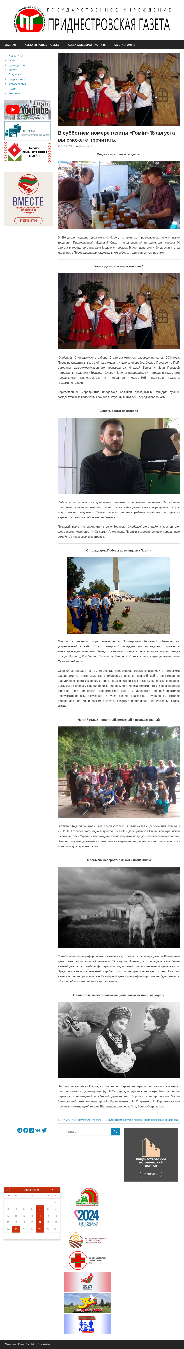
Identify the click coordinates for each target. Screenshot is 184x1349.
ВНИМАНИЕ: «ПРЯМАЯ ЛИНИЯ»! (80, 1119)
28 (39, 1229)
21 (40, 1222)
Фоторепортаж (17, 84)
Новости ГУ (86, 146)
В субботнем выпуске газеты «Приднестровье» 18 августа (142, 1119)
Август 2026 (32, 1189)
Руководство (17, 65)
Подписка (15, 74)
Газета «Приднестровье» (41, 44)
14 (40, 1215)
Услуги (13, 69)
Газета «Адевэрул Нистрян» (86, 44)
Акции (12, 88)
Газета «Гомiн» (124, 44)
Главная (10, 44)
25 (16, 1229)
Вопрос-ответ (17, 79)
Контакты (14, 93)
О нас (12, 60)
